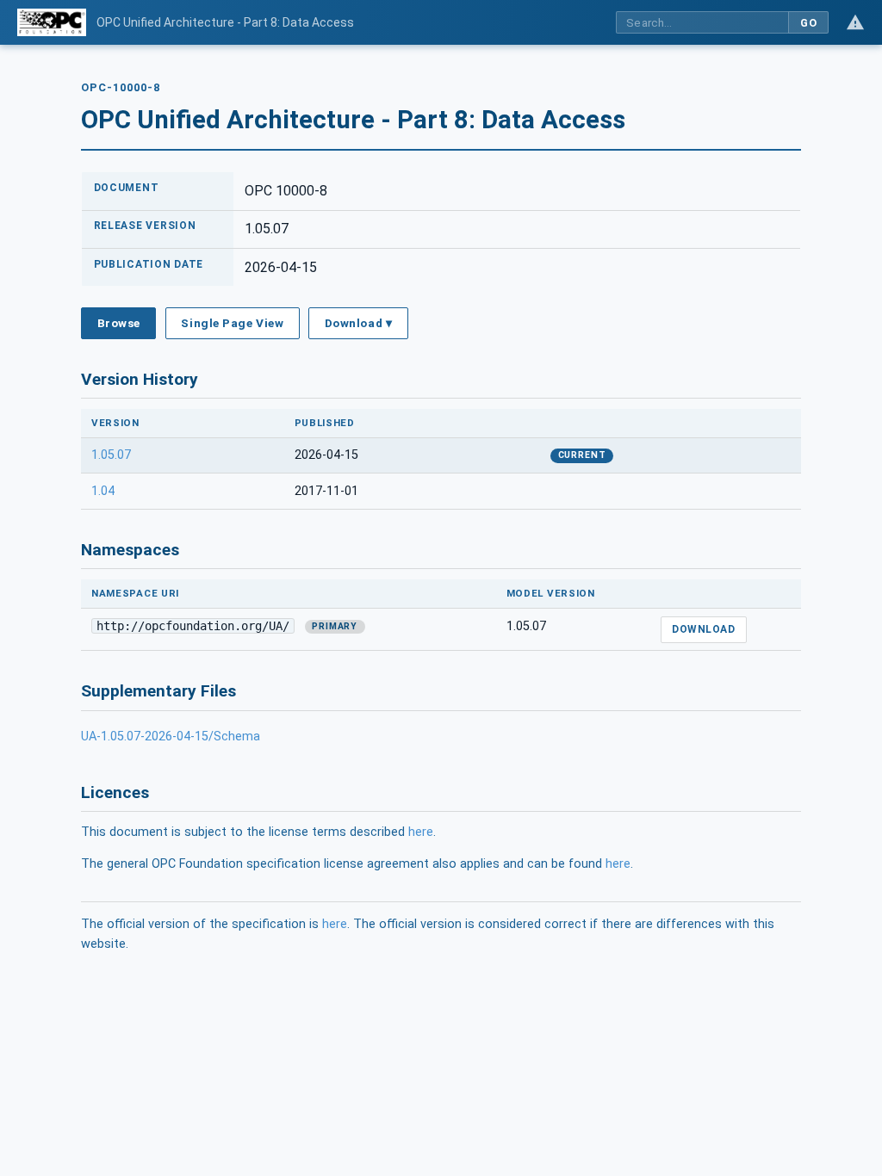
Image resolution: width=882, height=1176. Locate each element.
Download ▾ (358, 323)
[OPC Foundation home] (51, 22)
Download (703, 629)
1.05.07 (111, 455)
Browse (118, 323)
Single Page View (232, 323)
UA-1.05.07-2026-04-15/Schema (170, 736)
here (420, 832)
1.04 (103, 491)
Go (808, 22)
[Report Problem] (855, 22)
